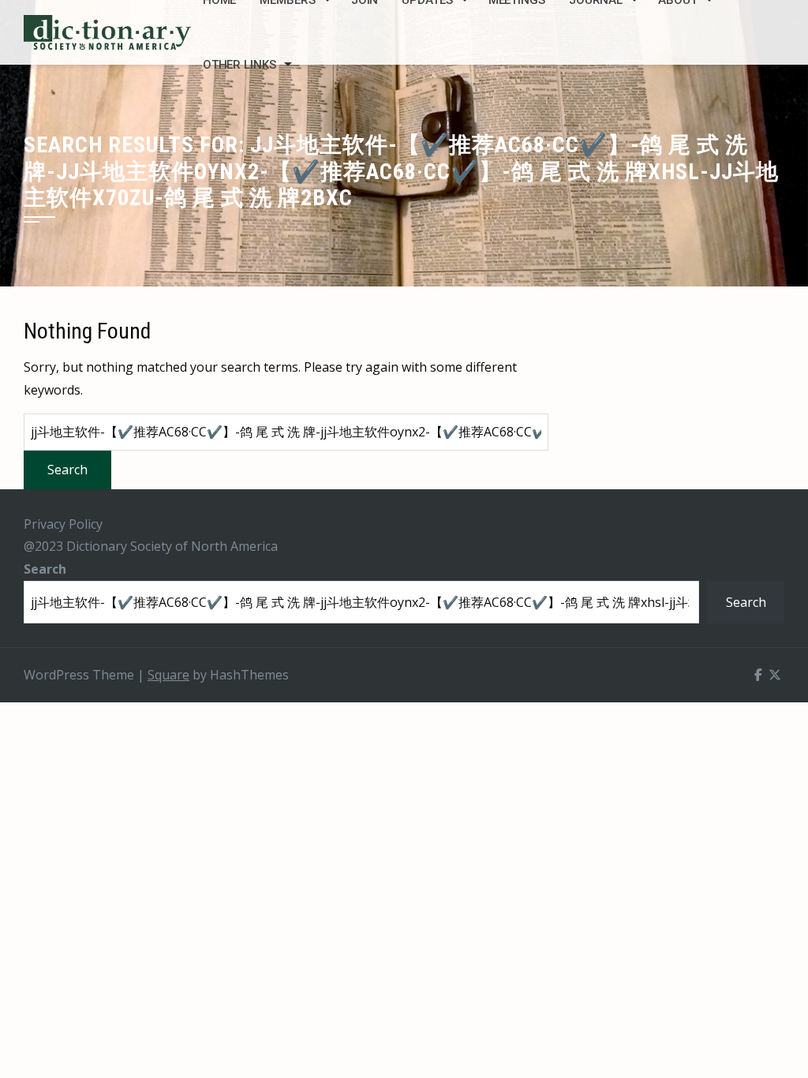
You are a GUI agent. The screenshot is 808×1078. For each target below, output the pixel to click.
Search (45, 569)
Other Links (239, 65)
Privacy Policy (63, 524)
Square (168, 674)
